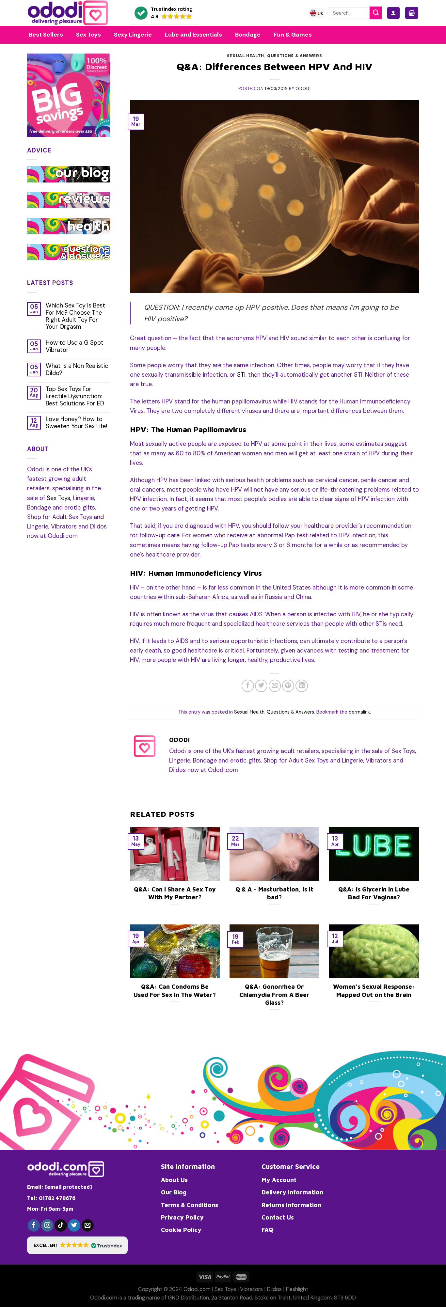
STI (241, 375)
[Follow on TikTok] (61, 1225)
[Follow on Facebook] (34, 1225)
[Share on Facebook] (248, 686)
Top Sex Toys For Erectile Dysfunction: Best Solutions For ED (75, 396)
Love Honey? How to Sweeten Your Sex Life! (76, 423)
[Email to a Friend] (275, 686)
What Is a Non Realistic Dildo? (77, 370)
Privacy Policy (182, 1217)
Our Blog (173, 1192)
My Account (279, 1179)
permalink (359, 712)
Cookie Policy (181, 1229)
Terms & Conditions (189, 1204)
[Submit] (376, 13)
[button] (164, 13)
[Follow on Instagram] (47, 1225)
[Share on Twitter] (261, 686)
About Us (174, 1179)
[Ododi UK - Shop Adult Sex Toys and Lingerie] (73, 13)
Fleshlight (297, 1289)
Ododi (303, 88)
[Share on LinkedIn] (301, 686)
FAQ (267, 1229)
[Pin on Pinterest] (288, 686)
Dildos (274, 1289)
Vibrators (251, 1289)
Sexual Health (245, 55)
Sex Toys (58, 498)
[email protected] (68, 1187)
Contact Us (278, 1217)
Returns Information (291, 1204)
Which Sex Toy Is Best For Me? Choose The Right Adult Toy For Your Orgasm (75, 316)
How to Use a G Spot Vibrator (75, 346)
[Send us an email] (88, 1225)
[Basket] (411, 13)
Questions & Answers (294, 55)
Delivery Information (292, 1192)
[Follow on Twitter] (74, 1225)
